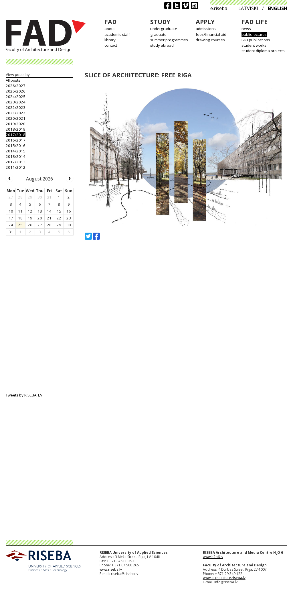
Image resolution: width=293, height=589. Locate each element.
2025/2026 (15, 91)
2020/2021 (15, 118)
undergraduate (163, 28)
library (110, 39)
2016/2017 (15, 140)
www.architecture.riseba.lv (224, 577)
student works (253, 45)
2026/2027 (15, 85)
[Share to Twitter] (88, 236)
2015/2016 (15, 145)
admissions (206, 28)
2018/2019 (15, 129)
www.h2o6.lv (213, 556)
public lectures (254, 34)
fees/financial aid (211, 34)
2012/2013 (15, 161)
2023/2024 (15, 102)
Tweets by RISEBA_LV (24, 395)
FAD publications (255, 39)
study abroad (162, 45)
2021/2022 (15, 112)
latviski (248, 8)
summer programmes (169, 39)
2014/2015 (15, 151)
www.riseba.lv (111, 569)
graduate (158, 34)
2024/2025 (15, 96)
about (109, 28)
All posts (13, 80)
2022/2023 (15, 107)
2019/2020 (15, 123)
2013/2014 (15, 156)
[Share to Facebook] (96, 236)
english (277, 8)
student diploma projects (263, 50)
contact (110, 45)
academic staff (117, 34)
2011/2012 (15, 167)
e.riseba (218, 8)
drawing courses (210, 39)
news (246, 28)
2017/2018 (15, 134)
